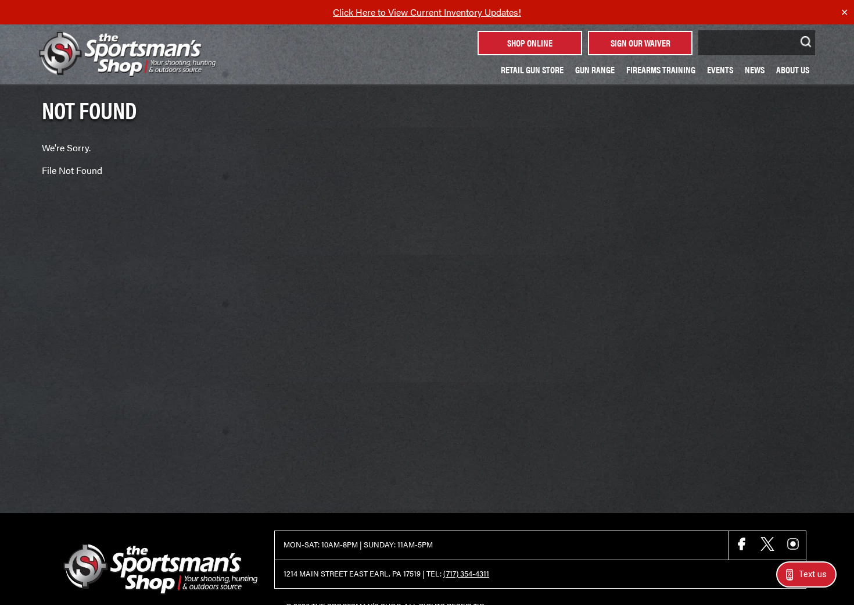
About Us (792, 69)
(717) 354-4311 (466, 573)
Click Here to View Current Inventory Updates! (427, 12)
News (755, 69)
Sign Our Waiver (640, 42)
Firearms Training (660, 69)
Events (720, 69)
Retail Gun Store (532, 69)
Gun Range (595, 69)
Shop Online (529, 42)
